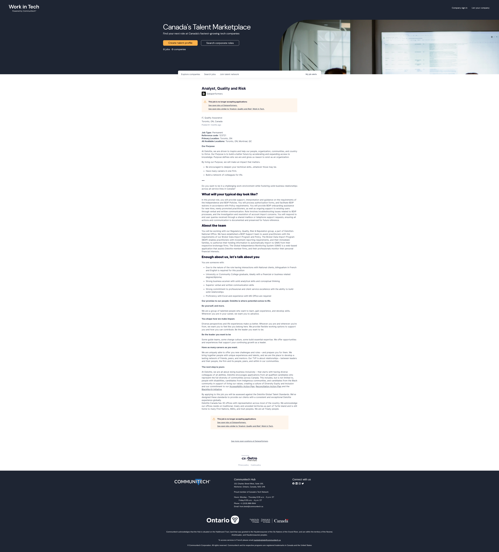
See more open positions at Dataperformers (249, 441)
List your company (481, 7)
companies (190, 74)
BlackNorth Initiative (212, 389)
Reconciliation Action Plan (268, 386)
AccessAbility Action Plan (242, 386)
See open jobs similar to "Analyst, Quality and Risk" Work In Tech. (236, 109)
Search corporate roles (220, 43)
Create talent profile (180, 43)
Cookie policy (256, 465)
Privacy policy (243, 465)
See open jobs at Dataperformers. (222, 105)
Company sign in (459, 7)
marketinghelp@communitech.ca (267, 540)
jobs (210, 74)
